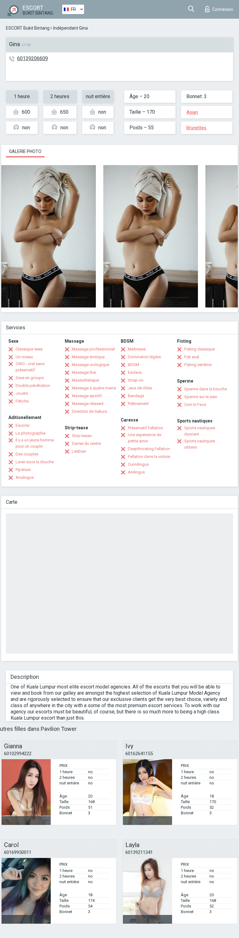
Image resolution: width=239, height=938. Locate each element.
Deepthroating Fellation (149, 448)
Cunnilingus (138, 464)
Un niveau (24, 357)
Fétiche (22, 401)
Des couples (27, 454)
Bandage (136, 395)
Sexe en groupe (30, 377)
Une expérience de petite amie (144, 437)
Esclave (135, 372)
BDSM (133, 364)
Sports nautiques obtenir (199, 444)
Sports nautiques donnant (199, 431)
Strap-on (135, 380)
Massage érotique (88, 357)
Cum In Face (195, 404)
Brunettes (196, 128)
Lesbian (79, 451)
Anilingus (136, 472)
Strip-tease (81, 435)
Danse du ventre (86, 443)
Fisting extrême (198, 364)
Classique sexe (29, 349)
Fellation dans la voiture (149, 456)
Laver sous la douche (35, 461)
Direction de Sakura (89, 411)
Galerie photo (25, 151)
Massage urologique (90, 364)
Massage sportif (87, 395)
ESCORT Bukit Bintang (27, 28)
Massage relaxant (88, 403)
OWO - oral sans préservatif (30, 366)
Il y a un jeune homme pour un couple (35, 443)
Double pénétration (33, 385)
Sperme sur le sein (200, 396)
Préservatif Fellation (145, 428)
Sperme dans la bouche (205, 389)
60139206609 (32, 58)
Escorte (22, 425)
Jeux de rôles (140, 388)
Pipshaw (23, 469)
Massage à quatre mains (94, 388)
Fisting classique (199, 349)
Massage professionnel (93, 349)
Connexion (222, 9)
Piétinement (138, 403)
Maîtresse (137, 349)
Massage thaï (84, 372)
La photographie (30, 433)
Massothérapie (85, 380)
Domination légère (144, 357)
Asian (192, 112)
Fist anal (191, 357)
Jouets (22, 393)
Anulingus (25, 477)
